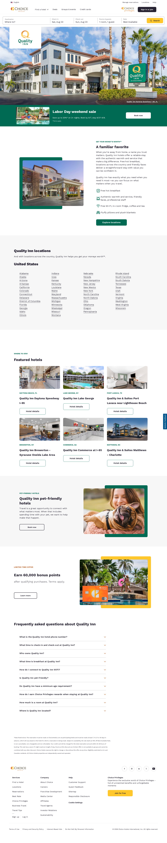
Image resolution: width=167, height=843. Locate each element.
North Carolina (91, 294)
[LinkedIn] (139, 769)
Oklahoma (89, 304)
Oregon (87, 308)
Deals (55, 9)
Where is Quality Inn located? (35, 710)
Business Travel (19, 806)
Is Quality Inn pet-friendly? (33, 678)
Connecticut (25, 294)
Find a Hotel (18, 782)
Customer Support (77, 782)
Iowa (54, 277)
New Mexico (90, 287)
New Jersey (89, 284)
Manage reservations (130, 2)
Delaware (24, 298)
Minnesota (57, 304)
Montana (56, 315)
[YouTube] (153, 769)
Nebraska (88, 273)
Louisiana (56, 287)
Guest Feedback (76, 787)
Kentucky (56, 284)
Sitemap (72, 792)
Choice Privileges (20, 801)
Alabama (23, 273)
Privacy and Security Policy (33, 829)
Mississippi (57, 308)
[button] (165, 421)
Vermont (119, 294)
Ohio (86, 301)
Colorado (24, 291)
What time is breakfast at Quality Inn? (39, 661)
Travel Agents (46, 806)
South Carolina (123, 277)
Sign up (15, 817)
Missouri (56, 311)
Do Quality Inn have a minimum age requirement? (45, 686)
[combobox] (41, 9)
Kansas (55, 280)
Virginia (119, 298)
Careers (43, 787)
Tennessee (120, 284)
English (16, 2)
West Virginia (122, 304)
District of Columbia (29, 301)
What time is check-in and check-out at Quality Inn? (47, 645)
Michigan (56, 301)
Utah (117, 291)
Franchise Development (51, 792)
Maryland (56, 294)
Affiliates (44, 801)
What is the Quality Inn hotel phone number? (43, 637)
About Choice (46, 782)
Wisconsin (120, 308)
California (24, 287)
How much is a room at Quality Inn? (38, 702)
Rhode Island (122, 273)
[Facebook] (124, 769)
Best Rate (16, 796)
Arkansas (24, 284)
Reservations (18, 792)
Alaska (22, 277)
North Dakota (91, 298)
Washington (121, 301)
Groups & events (68, 9)
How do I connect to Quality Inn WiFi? (39, 669)
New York (88, 291)
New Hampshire (92, 280)
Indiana (55, 273)
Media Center (46, 796)
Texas (118, 287)
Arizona (23, 280)
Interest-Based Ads (54, 829)
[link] (25, 595)
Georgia (23, 308)
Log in (25, 817)
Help (154, 2)
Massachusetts (59, 298)
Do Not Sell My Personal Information (79, 829)
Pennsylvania (90, 311)
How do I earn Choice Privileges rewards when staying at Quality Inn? (56, 694)
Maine (55, 291)
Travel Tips (17, 810)
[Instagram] (131, 769)
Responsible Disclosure (79, 796)
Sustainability (46, 815)
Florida (23, 304)
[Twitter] (146, 769)
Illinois (22, 315)
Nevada (87, 277)
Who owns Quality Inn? (31, 653)
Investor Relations (48, 810)
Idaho (22, 311)
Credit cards (85, 9)
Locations (145, 2)
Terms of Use (14, 829)
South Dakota (122, 280)
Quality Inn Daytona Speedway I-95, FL (142, 102)
